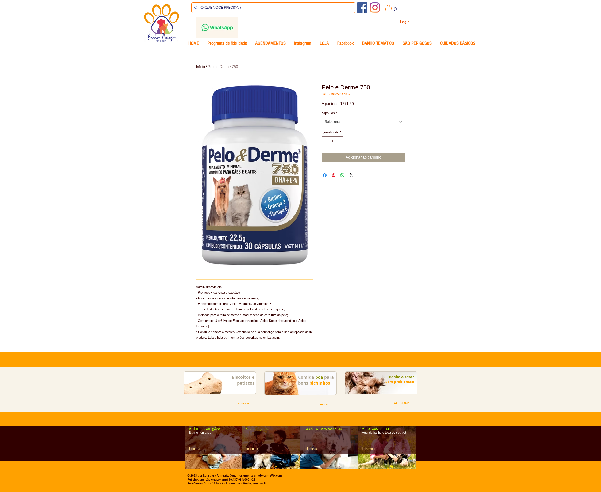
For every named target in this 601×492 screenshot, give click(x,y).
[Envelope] (217, 27)
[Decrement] (325, 141)
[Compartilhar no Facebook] (324, 175)
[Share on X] (351, 175)
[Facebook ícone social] (362, 7)
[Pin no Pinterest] (333, 175)
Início (200, 67)
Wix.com (276, 475)
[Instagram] (375, 7)
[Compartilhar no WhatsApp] (342, 175)
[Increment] (340, 141)
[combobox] (363, 121)
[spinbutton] (332, 141)
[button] (393, 7)
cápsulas (329, 113)
